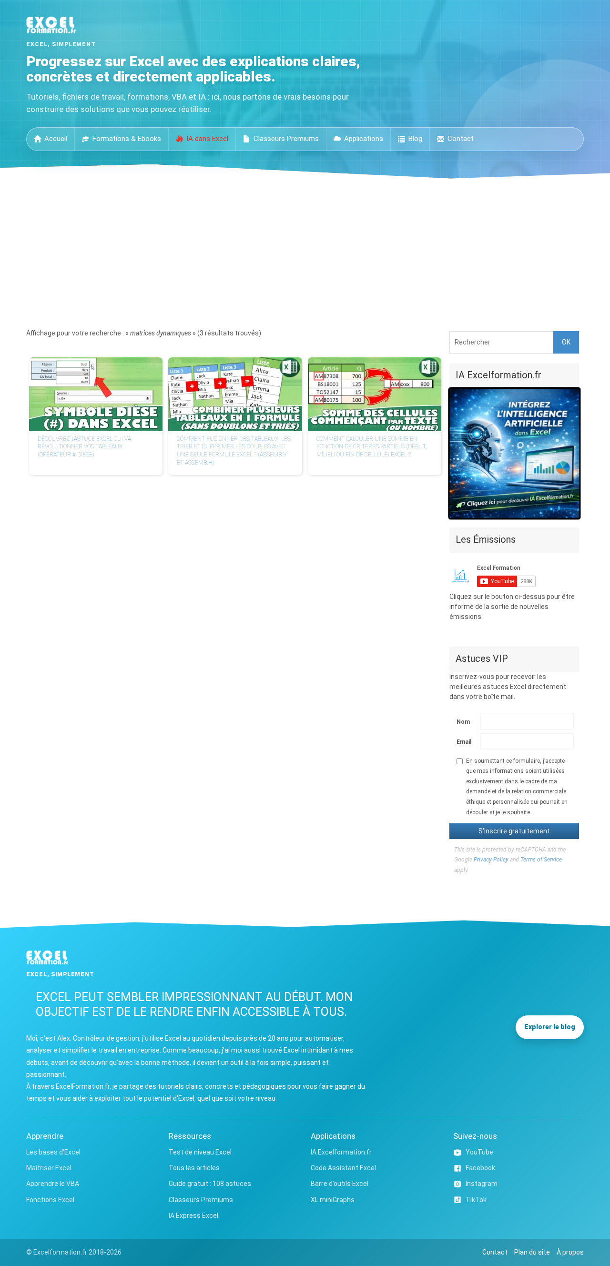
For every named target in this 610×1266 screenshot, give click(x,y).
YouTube (479, 1152)
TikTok (476, 1200)
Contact (460, 138)
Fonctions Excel (50, 1200)
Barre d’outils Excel (339, 1183)
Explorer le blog (549, 1027)
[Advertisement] (305, 250)
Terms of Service (541, 859)
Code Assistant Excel (343, 1168)
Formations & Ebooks (126, 138)
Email (464, 742)
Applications (363, 138)
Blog (415, 138)
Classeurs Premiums (286, 138)
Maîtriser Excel (48, 1168)
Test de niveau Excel (200, 1152)
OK (566, 342)
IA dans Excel (207, 138)
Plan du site (532, 1252)
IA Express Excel (193, 1215)
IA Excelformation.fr (341, 1152)
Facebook (480, 1168)
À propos (570, 1252)
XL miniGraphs (333, 1200)
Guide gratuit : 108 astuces (210, 1183)
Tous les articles (194, 1168)
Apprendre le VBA (52, 1183)
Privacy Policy (491, 859)
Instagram (482, 1183)
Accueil (55, 138)
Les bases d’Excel (53, 1152)
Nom (463, 722)
